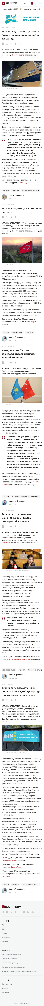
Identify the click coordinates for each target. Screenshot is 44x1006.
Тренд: (4, 9)
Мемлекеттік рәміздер (11, 963)
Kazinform (16, 55)
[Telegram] (11, 44)
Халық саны (17, 332)
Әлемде (29, 332)
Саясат (4, 929)
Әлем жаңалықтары (31, 190)
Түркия (15, 190)
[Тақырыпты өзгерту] (33, 3)
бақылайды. (16, 867)
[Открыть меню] (40, 3)
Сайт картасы (7, 984)
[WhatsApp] (7, 44)
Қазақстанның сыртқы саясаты (25, 496)
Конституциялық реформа (34, 9)
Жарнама (5, 992)
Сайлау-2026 (13, 9)
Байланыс (5, 988)
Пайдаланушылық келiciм (11, 954)
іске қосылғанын (9, 860)
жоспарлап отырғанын (20, 659)
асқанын (34, 322)
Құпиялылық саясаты (10, 959)
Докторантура (8, 670)
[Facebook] (15, 44)
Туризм (5, 190)
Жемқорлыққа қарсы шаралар (13, 967)
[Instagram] (3, 44)
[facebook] (15, 912)
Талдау (4, 933)
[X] (19, 44)
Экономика (6, 937)
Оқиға (4, 925)
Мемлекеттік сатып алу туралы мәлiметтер (19, 971)
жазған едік (23, 183)
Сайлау (5, 884)
